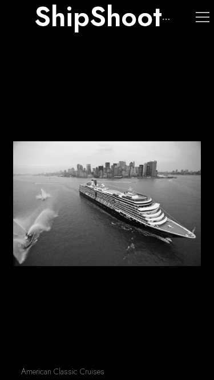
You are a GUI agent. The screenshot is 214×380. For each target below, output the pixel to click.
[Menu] (202, 17)
